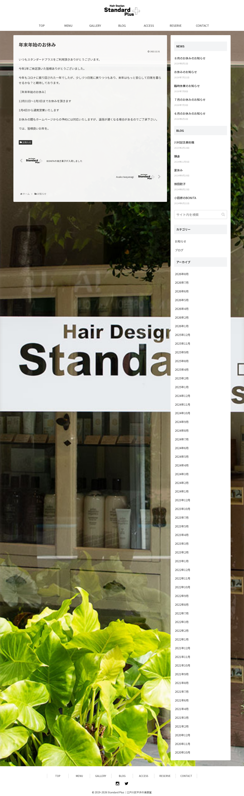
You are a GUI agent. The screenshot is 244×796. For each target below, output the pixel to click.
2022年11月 (182, 578)
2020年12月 (182, 735)
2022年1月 (182, 639)
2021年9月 (182, 674)
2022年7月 (182, 613)
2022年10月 (182, 587)
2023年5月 (182, 526)
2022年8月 (182, 604)
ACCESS (143, 776)
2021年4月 (182, 709)
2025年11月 (182, 343)
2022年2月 (182, 630)
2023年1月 (182, 561)
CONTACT (186, 776)
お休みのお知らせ (185, 72)
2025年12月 (182, 335)
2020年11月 (182, 744)
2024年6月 (182, 448)
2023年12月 (182, 500)
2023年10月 (182, 509)
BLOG (122, 776)
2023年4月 (182, 535)
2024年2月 (182, 483)
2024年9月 (182, 422)
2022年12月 (182, 570)
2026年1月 (182, 326)
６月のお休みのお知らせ (190, 113)
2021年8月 (182, 683)
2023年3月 (182, 543)
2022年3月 (182, 622)
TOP (57, 776)
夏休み (178, 170)
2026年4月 (182, 309)
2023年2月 (182, 552)
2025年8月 (182, 361)
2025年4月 (182, 369)
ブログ (179, 250)
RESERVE (165, 776)
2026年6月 (182, 291)
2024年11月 (182, 404)
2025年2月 (182, 378)
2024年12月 (182, 396)
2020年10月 (182, 752)
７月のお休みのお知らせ (190, 99)
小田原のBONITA (185, 198)
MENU (79, 776)
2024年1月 (182, 491)
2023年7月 (182, 517)
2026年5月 (182, 300)
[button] (223, 214)
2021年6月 (182, 700)
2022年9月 (182, 596)
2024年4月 (182, 465)
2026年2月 (182, 317)
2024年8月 (182, 430)
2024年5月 (182, 456)
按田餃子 (180, 184)
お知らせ (27, 142)
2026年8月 (182, 274)
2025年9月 (182, 352)
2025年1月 (182, 387)
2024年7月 (182, 439)
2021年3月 (182, 717)
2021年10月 (182, 665)
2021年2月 (182, 726)
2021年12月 (182, 648)
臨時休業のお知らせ (187, 86)
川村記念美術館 (184, 142)
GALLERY (100, 776)
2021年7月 (182, 691)
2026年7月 (182, 282)
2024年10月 (182, 413)
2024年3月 (182, 474)
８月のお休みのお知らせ (190, 58)
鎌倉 (177, 156)
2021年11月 (182, 657)
